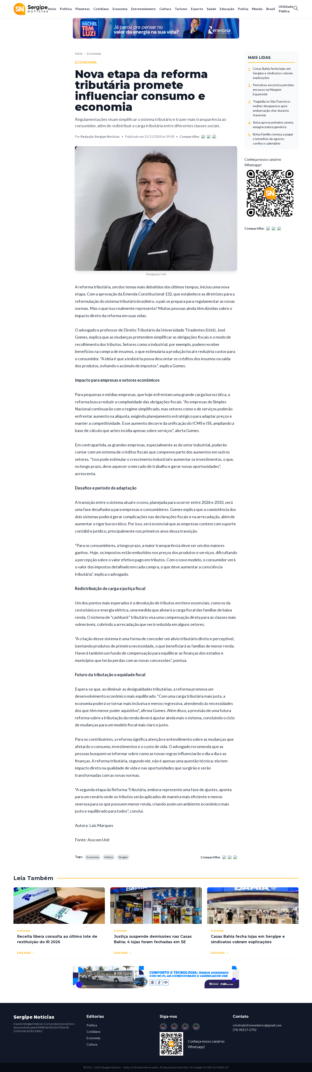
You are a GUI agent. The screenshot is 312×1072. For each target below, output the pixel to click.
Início (52, 9)
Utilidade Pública (286, 9)
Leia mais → (26, 952)
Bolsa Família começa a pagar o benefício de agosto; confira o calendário (273, 138)
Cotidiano (101, 9)
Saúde (211, 9)
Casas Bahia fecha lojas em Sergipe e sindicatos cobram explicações (273, 73)
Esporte (197, 9)
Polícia (243, 9)
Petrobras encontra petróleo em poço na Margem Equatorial (273, 89)
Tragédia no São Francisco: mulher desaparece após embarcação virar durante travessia (272, 108)
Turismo (181, 9)
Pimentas (82, 9)
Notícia (108, 857)
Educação (227, 9)
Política (66, 9)
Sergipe (123, 857)
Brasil (270, 9)
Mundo (257, 9)
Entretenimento (143, 9)
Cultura (165, 9)
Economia (120, 9)
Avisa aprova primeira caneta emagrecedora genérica (273, 124)
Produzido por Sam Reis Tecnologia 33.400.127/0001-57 (194, 1067)
